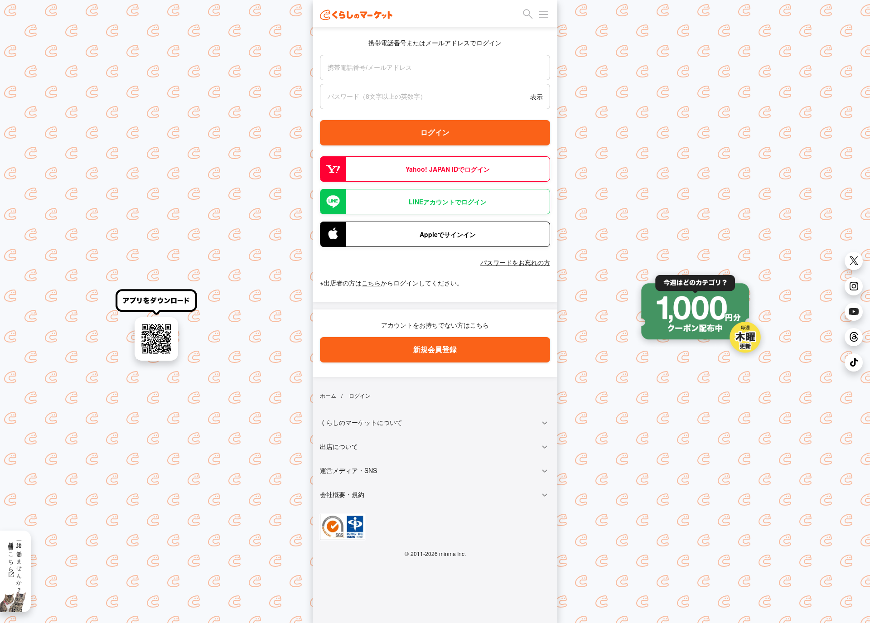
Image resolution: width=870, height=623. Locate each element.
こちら (371, 282)
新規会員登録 (435, 349)
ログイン (435, 132)
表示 (536, 96)
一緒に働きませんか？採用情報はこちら (16, 564)
